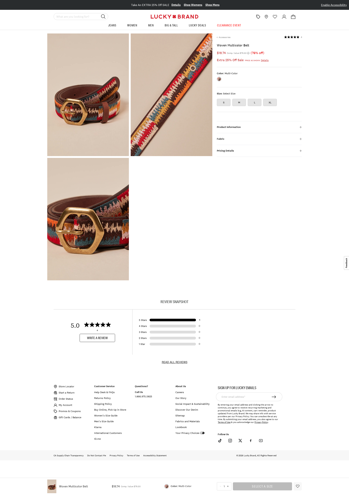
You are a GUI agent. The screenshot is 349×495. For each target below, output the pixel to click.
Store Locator (66, 386)
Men (151, 25)
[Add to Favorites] (298, 486)
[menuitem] (112, 26)
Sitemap (180, 415)
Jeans (112, 25)
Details (176, 5)
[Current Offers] (258, 17)
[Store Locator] (266, 17)
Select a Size (262, 486)
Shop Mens (212, 5)
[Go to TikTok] (220, 441)
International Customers (108, 433)
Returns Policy (102, 398)
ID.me (97, 438)
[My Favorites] (275, 17)
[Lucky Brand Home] (174, 17)
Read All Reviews (174, 362)
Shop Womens (193, 5)
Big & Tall (171, 25)
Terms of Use (224, 422)
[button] (293, 17)
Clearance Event (229, 25)
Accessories (224, 37)
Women (132, 25)
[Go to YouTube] (261, 441)
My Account (65, 405)
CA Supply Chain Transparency (69, 455)
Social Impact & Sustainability (192, 403)
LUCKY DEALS (197, 25)
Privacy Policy (261, 422)
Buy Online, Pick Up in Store (110, 409)
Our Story (180, 398)
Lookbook (181, 427)
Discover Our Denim (186, 409)
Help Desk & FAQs (104, 392)
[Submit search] (103, 16)
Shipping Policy (103, 403)
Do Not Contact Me (96, 455)
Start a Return (67, 392)
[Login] (284, 17)
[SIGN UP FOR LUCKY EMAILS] (274, 396)
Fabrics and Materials (187, 421)
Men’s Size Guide (104, 421)
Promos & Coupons (70, 411)
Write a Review (97, 338)
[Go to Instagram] (230, 441)
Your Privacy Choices (187, 433)
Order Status (66, 398)
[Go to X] (240, 441)
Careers (179, 392)
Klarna (97, 427)
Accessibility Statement (155, 455)
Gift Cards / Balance (70, 417)
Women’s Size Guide (105, 415)
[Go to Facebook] (250, 441)
